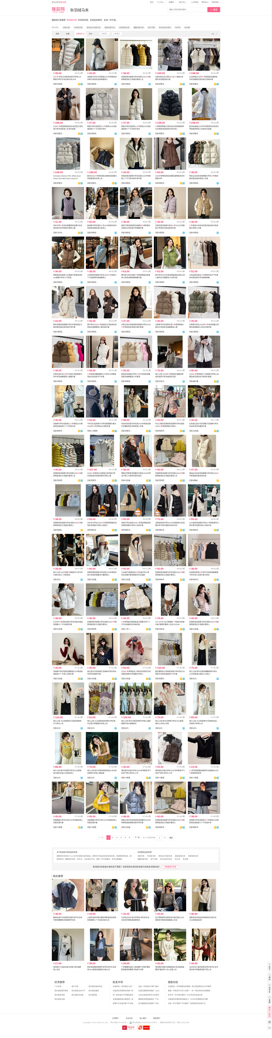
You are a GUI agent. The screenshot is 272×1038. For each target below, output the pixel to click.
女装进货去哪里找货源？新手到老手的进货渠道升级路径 (124, 991)
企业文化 (129, 1018)
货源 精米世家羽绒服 (160, 183)
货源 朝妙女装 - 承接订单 (92, 530)
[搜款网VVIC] (58, 10)
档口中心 (182, 2)
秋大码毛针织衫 (165, 28)
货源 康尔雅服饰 (194, 381)
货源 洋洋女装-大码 (58, 233)
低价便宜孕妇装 (77, 995)
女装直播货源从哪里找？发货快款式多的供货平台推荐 (124, 999)
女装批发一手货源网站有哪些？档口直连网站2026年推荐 (189, 986)
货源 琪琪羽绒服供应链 (92, 84)
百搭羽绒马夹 (124, 28)
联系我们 (156, 1018)
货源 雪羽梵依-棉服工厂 (58, 480)
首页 (151, 2)
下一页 (137, 838)
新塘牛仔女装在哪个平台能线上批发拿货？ (124, 1003)
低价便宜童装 (94, 991)
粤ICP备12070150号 (119, 1023)
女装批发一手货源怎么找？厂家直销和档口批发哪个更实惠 (124, 986)
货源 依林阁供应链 (58, 84)
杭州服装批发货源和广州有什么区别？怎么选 (149, 1003)
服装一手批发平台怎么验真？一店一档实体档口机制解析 (189, 991)
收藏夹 (171, 2)
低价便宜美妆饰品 (95, 986)
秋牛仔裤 (151, 28)
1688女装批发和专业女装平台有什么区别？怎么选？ (149, 995)
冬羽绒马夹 (78, 28)
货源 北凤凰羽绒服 (194, 431)
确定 (171, 838)
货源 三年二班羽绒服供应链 (126, 629)
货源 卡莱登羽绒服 (126, 778)
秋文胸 (187, 28)
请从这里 (59, 2)
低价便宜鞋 (93, 995)
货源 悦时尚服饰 (160, 629)
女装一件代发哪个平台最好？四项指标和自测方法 (186, 1003)
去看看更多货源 (170, 867)
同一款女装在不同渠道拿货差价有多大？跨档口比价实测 (124, 995)
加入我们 (143, 1018)
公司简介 (115, 1018)
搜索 (213, 9)
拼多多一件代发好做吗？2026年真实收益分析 (185, 995)
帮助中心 (205, 2)
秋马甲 (177, 28)
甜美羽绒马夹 (110, 28)
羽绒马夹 (66, 28)
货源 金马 (56, 580)
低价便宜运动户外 (78, 991)
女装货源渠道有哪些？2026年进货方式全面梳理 (149, 991)
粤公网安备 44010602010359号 (144, 1023)
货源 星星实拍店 (160, 84)
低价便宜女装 (60, 999)
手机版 (194, 2)
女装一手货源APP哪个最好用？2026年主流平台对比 (149, 986)
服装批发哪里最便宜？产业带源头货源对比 (149, 999)
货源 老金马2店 (160, 381)
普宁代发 (75, 986)
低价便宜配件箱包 (61, 991)
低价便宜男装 (60, 995)
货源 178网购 (92, 431)
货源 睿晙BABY (194, 480)
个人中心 (160, 2)
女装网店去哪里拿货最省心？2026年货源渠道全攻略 (188, 999)
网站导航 (215, 2)
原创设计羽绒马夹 (93, 28)
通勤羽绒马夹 (139, 28)
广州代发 (58, 986)
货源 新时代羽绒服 (194, 580)
